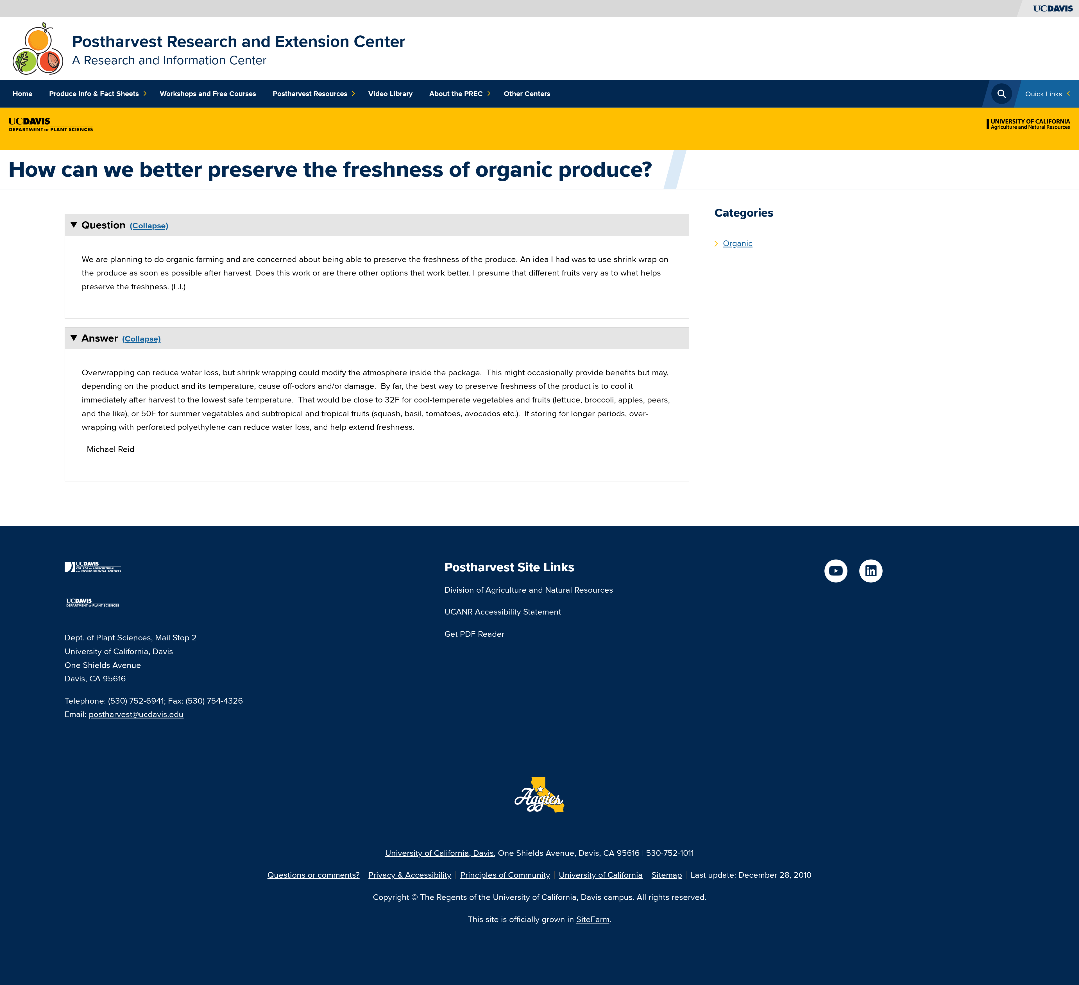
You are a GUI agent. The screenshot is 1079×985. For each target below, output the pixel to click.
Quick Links (1043, 93)
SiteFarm (592, 919)
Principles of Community (505, 875)
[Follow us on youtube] (836, 571)
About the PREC (456, 93)
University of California (601, 875)
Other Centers (527, 93)
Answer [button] (99, 338)
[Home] (38, 48)
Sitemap (667, 875)
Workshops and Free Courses (208, 93)
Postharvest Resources (310, 93)
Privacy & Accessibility (409, 875)
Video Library (390, 93)
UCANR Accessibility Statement (503, 612)
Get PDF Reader (474, 634)
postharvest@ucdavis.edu (136, 714)
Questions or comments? (314, 875)
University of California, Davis (439, 853)
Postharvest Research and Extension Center (238, 41)
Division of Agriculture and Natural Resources (529, 590)
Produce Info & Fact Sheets (94, 93)
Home (22, 93)
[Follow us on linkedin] (871, 571)
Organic (737, 243)
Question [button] (103, 225)
